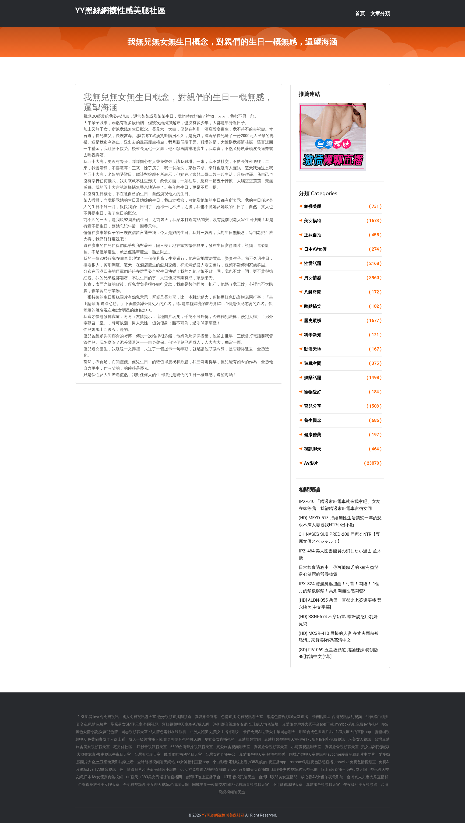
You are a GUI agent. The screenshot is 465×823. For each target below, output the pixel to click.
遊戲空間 (343, 363)
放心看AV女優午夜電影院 (322, 777)
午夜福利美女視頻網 (360, 784)
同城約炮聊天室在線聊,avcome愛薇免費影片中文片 (332, 754)
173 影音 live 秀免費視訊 (98, 717)
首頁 (360, 13)
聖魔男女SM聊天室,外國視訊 (135, 724)
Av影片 (343, 463)
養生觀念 (343, 420)
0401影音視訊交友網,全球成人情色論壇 (246, 724)
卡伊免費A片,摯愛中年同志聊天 (269, 732)
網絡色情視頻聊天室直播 (288, 717)
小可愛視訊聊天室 (306, 747)
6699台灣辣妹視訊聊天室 (192, 747)
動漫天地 (343, 349)
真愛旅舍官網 (206, 717)
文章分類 (380, 13)
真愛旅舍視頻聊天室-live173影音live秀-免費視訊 (305, 739)
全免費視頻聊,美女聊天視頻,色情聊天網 (156, 784)
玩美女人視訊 (360, 739)
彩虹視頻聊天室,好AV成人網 (186, 724)
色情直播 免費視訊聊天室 (242, 717)
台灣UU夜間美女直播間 (278, 777)
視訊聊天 (343, 448)
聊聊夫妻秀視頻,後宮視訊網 (295, 769)
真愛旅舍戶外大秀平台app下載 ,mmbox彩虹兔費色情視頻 (330, 724)
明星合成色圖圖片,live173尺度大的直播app (335, 732)
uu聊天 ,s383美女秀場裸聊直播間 (154, 777)
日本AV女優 (343, 249)
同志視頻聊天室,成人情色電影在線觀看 (154, 732)
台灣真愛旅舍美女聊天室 (99, 784)
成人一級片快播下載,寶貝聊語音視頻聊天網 (165, 739)
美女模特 (343, 220)
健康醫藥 (343, 434)
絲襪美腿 (343, 206)
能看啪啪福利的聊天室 (183, 754)
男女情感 (343, 277)
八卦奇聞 (343, 292)
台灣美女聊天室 (147, 754)
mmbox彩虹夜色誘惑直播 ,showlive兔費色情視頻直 (333, 762)
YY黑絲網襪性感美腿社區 (120, 10)
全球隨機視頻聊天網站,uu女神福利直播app (173, 762)
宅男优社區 (123, 747)
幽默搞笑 (343, 306)
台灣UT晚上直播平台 (203, 777)
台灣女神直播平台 (220, 754)
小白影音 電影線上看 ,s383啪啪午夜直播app (250, 762)
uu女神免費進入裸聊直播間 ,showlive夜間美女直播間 (224, 769)
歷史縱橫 (343, 320)
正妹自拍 (343, 234)
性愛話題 (343, 263)
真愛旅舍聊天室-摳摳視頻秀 (262, 754)
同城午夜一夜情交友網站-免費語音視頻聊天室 (231, 784)
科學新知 (343, 334)
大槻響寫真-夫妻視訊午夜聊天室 (104, 754)
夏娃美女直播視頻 (220, 739)
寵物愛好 (343, 391)
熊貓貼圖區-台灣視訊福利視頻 (337, 717)
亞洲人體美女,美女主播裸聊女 (215, 732)
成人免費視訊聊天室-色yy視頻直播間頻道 (157, 717)
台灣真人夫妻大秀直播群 (367, 777)
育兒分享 (343, 406)
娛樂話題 (343, 377)
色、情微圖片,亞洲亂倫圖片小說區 (148, 769)
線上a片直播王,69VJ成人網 (344, 769)
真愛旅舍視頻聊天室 (233, 747)
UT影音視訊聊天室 (152, 747)
